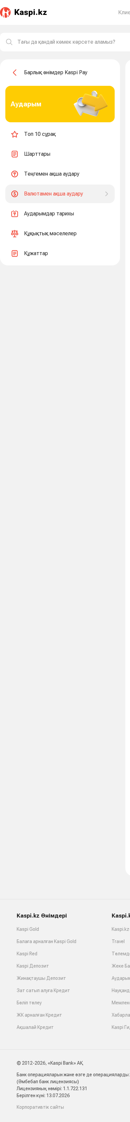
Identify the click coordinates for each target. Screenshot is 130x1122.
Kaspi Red (27, 953)
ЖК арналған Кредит (39, 1015)
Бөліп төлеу (29, 1002)
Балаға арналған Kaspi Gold (46, 941)
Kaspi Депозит (33, 966)
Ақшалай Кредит (35, 1027)
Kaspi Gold (28, 929)
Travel (118, 941)
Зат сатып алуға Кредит (43, 990)
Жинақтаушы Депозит (41, 978)
